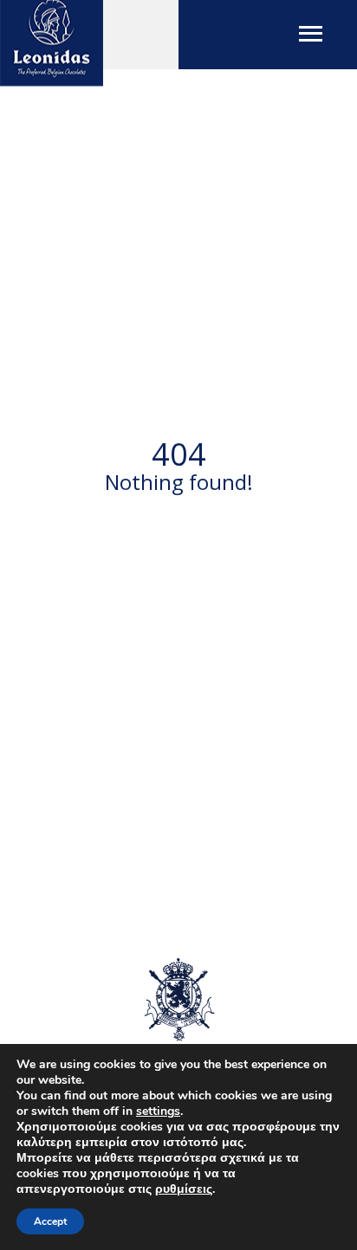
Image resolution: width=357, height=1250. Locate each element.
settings (158, 1111)
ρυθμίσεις (183, 1189)
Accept (50, 1221)
